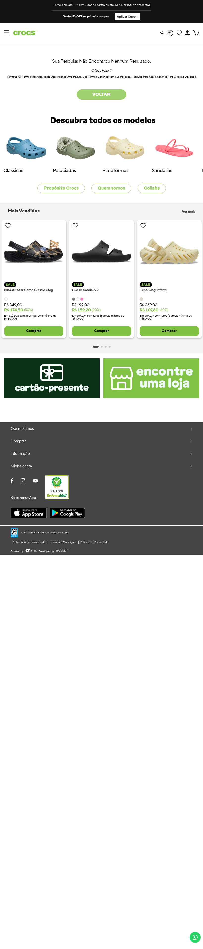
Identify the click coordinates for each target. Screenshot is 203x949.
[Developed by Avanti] (63, 551)
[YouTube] (35, 481)
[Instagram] (23, 481)
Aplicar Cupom (127, 16)
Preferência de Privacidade (28, 542)
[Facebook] (12, 481)
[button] (187, 32)
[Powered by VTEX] (31, 551)
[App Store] (29, 513)
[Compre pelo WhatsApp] (195, 937)
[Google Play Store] (67, 513)
